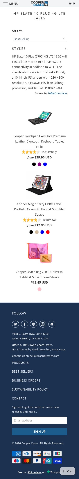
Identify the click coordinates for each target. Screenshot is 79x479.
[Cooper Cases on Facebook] (25, 324)
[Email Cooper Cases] (52, 324)
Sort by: (17, 31)
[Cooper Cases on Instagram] (43, 324)
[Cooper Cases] (39, 3)
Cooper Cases (29, 443)
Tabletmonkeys (57, 93)
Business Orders (26, 380)
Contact (19, 398)
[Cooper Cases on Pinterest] (34, 324)
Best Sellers (22, 371)
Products (20, 363)
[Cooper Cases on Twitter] (16, 324)
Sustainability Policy (30, 389)
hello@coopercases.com (44, 356)
